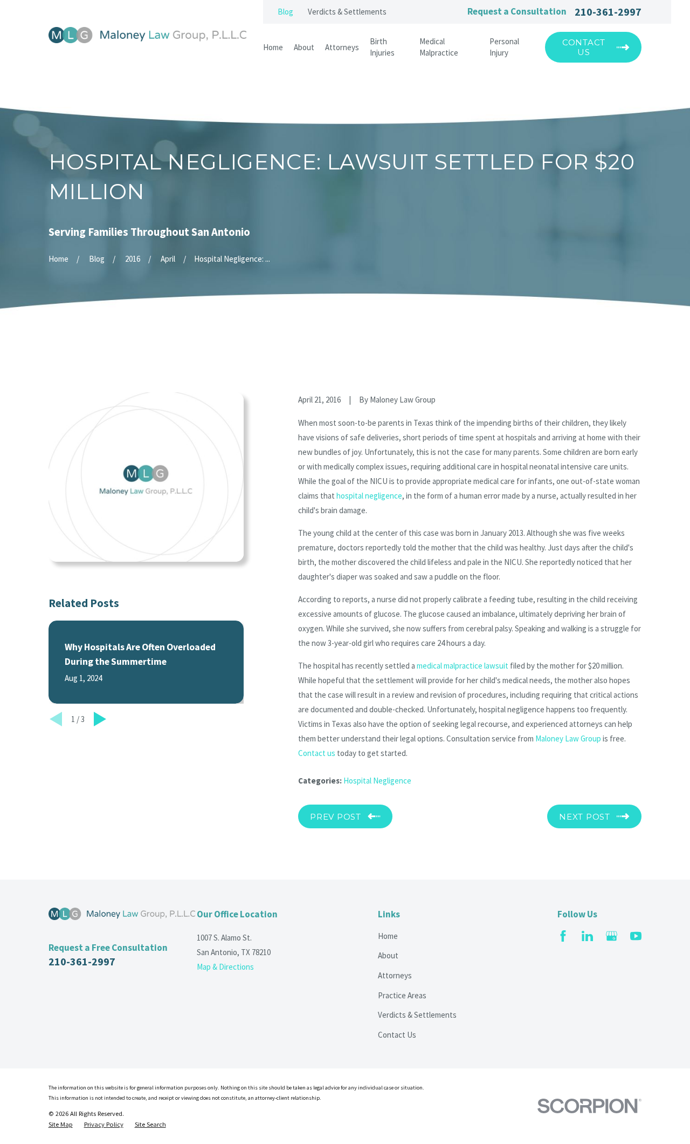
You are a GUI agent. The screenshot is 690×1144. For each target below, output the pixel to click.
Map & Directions (225, 967)
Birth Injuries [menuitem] (382, 47)
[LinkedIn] (587, 936)
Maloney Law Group (568, 738)
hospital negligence (369, 496)
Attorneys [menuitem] (342, 47)
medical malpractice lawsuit (462, 665)
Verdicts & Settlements (347, 11)
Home (388, 936)
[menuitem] (61, 1124)
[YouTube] (635, 936)
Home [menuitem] (273, 47)
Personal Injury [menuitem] (504, 47)
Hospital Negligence (377, 780)
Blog (285, 11)
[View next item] (100, 719)
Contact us (316, 753)
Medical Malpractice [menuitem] (438, 47)
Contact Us (397, 1035)
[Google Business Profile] (611, 936)
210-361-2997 (608, 11)
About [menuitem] (304, 47)
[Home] (148, 35)
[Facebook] (563, 936)
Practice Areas (402, 995)
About (388, 955)
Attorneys (395, 975)
